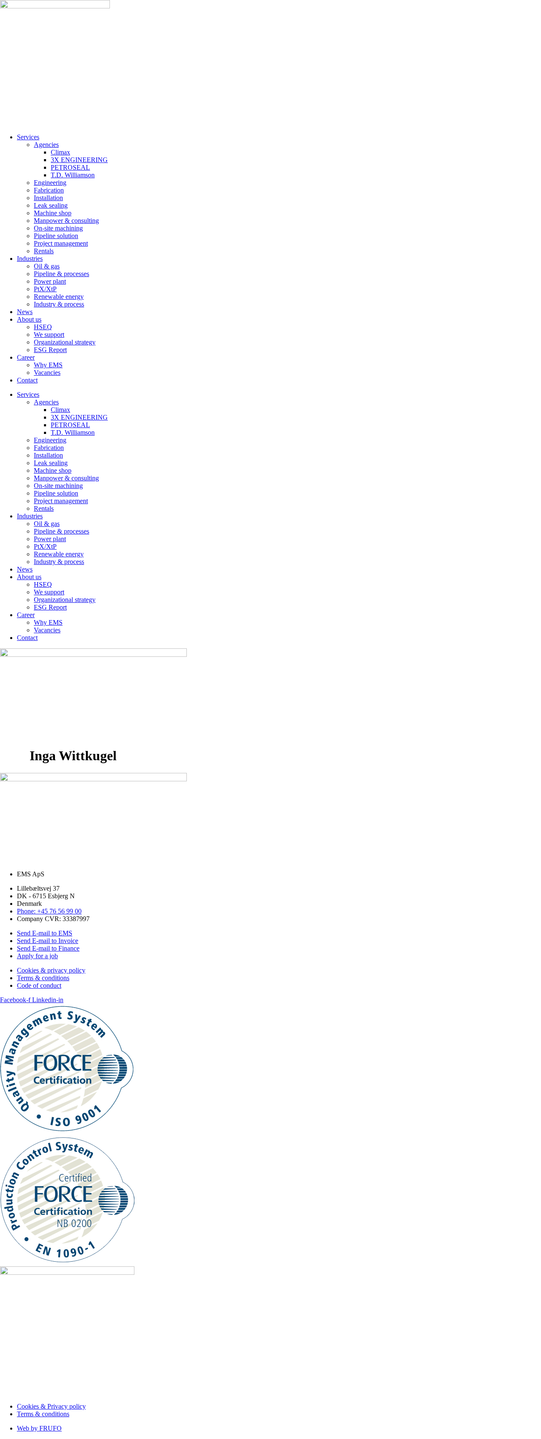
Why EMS (48, 365)
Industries (30, 258)
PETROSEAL (70, 167)
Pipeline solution (56, 235)
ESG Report (50, 349)
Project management (61, 243)
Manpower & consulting (66, 220)
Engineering (50, 182)
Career (26, 357)
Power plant (50, 281)
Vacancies (47, 372)
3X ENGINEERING (79, 159)
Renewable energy (59, 296)
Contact (27, 380)
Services (28, 137)
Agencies (46, 144)
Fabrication (49, 190)
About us (29, 319)
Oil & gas (47, 266)
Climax (60, 152)
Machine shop (52, 213)
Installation (48, 197)
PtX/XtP (45, 289)
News (25, 311)
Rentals (44, 251)
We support (49, 334)
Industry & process (59, 304)
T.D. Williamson (73, 175)
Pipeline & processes (61, 273)
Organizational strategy (65, 342)
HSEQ (43, 327)
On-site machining (58, 228)
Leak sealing (51, 205)
